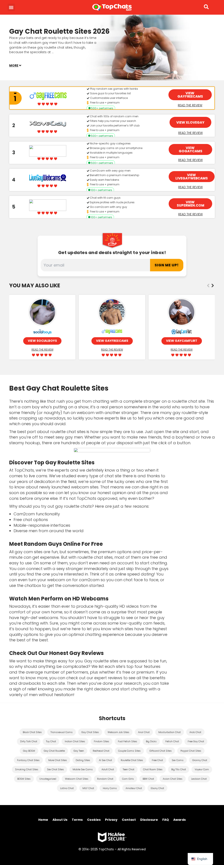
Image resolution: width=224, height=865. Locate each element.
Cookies (94, 820)
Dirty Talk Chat (28, 741)
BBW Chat (148, 779)
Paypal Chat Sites (190, 751)
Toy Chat (51, 741)
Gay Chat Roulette (54, 751)
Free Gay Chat (196, 741)
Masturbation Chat (169, 732)
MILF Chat (88, 788)
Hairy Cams (110, 788)
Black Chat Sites (32, 732)
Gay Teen (79, 751)
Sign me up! (167, 265)
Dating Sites (83, 760)
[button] (11, 7)
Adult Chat (108, 769)
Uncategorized (47, 779)
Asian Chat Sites (172, 779)
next (213, 285)
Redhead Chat (101, 751)
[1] (11, 98)
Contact (129, 820)
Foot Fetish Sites (127, 741)
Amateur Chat (134, 788)
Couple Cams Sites (129, 751)
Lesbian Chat (199, 779)
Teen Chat (128, 769)
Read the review (190, 105)
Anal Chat (144, 732)
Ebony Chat (157, 788)
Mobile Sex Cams (83, 769)
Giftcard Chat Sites (160, 751)
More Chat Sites (57, 760)
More (13, 65)
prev (208, 285)
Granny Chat (199, 760)
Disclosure (149, 820)
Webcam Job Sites (118, 732)
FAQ (165, 820)
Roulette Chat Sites (132, 760)
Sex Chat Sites (55, 769)
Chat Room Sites (153, 769)
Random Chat (105, 779)
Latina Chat (67, 788)
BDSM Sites (24, 779)
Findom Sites (101, 741)
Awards (179, 820)
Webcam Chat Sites (76, 779)
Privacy (111, 820)
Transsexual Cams (62, 732)
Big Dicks (151, 741)
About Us (59, 820)
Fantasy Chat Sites (28, 760)
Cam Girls (128, 779)
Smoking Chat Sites (26, 769)
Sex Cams (178, 760)
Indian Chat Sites (75, 741)
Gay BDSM (29, 751)
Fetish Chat (172, 741)
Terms (77, 820)
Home (43, 820)
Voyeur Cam (202, 769)
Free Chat (157, 760)
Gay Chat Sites (90, 732)
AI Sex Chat (105, 760)
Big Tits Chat (178, 769)
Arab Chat (195, 732)
